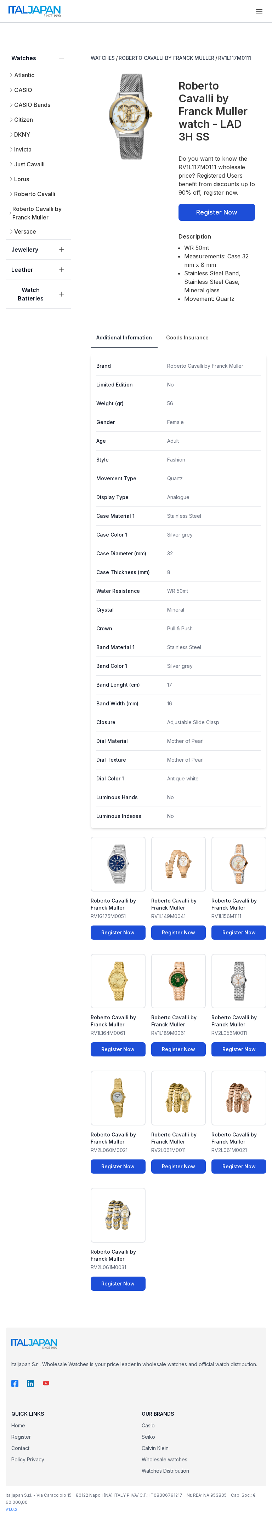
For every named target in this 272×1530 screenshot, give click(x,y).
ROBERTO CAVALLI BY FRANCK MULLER (166, 58)
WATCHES (103, 58)
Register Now (216, 212)
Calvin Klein (155, 1448)
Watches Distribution (165, 1471)
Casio (148, 1425)
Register (21, 1437)
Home (18, 1425)
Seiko (148, 1437)
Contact (20, 1448)
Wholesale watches (164, 1459)
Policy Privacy (27, 1459)
